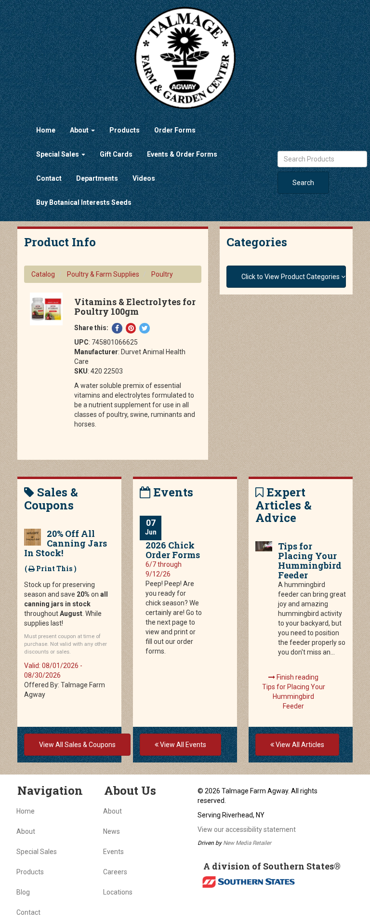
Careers (115, 872)
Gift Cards (116, 154)
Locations (117, 892)
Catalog (43, 274)
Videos (143, 178)
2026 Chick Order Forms (172, 550)
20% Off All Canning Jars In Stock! (65, 543)
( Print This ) (51, 568)
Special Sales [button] (58, 154)
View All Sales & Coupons (77, 744)
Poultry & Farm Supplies (103, 274)
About (25, 831)
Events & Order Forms (182, 154)
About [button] (80, 130)
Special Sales (36, 851)
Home (45, 130)
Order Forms (175, 130)
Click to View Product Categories (291, 277)
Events (113, 851)
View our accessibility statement (247, 829)
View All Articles (299, 744)
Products (124, 130)
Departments (97, 178)
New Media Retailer (247, 843)
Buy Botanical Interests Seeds (84, 202)
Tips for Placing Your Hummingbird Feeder (310, 560)
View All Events (182, 744)
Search (303, 183)
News (111, 831)
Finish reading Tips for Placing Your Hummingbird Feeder (293, 691)
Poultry (162, 274)
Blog (23, 892)
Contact (49, 178)
